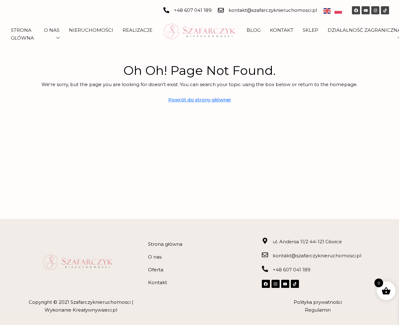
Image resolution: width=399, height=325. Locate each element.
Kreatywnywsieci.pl (95, 310)
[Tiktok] (385, 10)
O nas (52, 30)
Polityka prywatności (318, 302)
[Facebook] (356, 10)
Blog (254, 30)
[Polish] (340, 10)
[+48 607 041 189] (166, 10)
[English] (328, 10)
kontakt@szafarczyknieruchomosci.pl (272, 10)
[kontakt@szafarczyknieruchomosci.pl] (221, 10)
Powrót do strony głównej (199, 100)
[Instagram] (375, 10)
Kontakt (281, 30)
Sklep (310, 30)
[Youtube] (366, 10)
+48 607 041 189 (193, 10)
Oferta (155, 270)
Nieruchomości (91, 30)
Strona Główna (22, 34)
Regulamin (318, 310)
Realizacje (137, 30)
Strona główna (165, 244)
